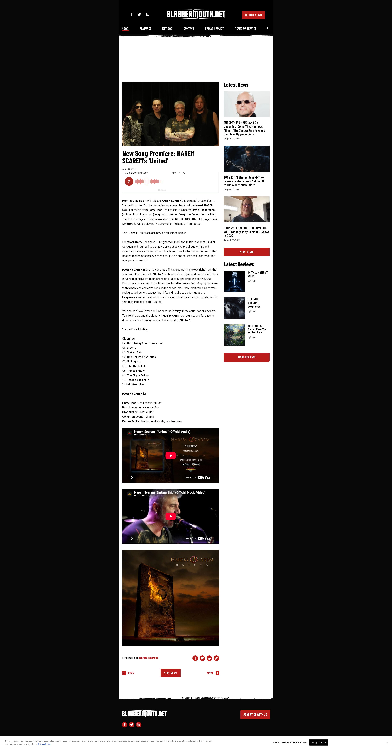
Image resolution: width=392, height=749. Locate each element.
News (125, 28)
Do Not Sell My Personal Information (290, 742)
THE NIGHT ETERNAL (254, 301)
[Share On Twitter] (202, 658)
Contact (189, 28)
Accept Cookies (318, 742)
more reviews (246, 357)
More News (170, 673)
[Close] (387, 742)
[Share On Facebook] (195, 658)
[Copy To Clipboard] (216, 658)
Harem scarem (148, 657)
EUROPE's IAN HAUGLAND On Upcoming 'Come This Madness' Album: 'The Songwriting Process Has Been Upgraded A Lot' (244, 128)
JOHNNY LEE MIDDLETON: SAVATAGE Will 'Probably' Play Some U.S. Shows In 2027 (247, 232)
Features (145, 28)
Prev (131, 673)
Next (210, 673)
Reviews (167, 28)
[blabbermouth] (196, 17)
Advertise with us (255, 714)
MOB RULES (255, 326)
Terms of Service (245, 28)
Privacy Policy (214, 28)
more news (247, 252)
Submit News (253, 15)
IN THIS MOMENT (258, 272)
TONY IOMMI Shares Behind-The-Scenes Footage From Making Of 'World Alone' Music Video (244, 181)
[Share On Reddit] (209, 658)
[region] (196, 742)
